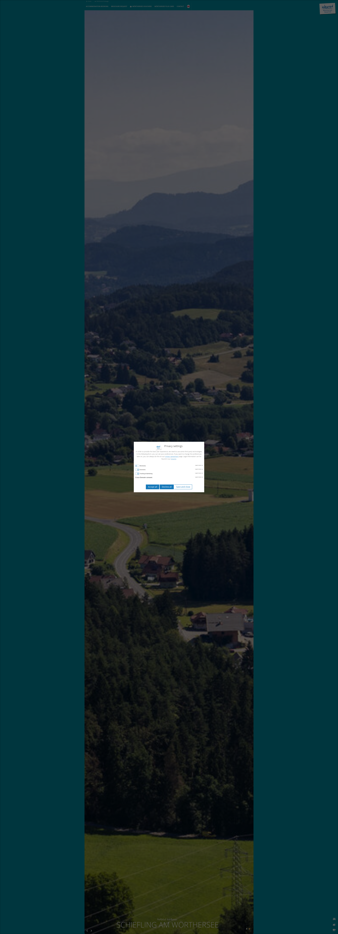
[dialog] (169, 467)
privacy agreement (172, 456)
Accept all (152, 486)
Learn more (198, 465)
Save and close (183, 486)
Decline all (167, 486)
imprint (173, 459)
